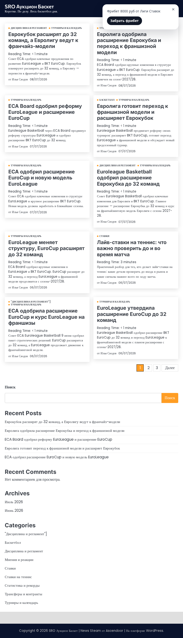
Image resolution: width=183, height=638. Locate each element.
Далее (170, 368)
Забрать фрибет (124, 20)
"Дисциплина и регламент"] (31, 302)
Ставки (104, 236)
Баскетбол (106, 100)
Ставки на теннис (18, 576)
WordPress (154, 630)
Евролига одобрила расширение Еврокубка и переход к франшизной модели (129, 43)
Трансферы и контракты (23, 593)
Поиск (10, 387)
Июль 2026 (14, 501)
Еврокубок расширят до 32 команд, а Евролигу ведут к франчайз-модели (43, 40)
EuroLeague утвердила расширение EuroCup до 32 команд (131, 314)
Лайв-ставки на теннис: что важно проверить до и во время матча (132, 248)
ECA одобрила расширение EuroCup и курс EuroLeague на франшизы (46, 317)
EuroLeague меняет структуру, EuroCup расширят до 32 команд (46, 248)
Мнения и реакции (19, 559)
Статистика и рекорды (22, 585)
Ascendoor (114, 630)
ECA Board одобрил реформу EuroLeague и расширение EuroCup (45, 112)
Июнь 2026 (14, 510)
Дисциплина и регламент (29, 28)
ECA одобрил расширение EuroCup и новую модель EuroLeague (41, 177)
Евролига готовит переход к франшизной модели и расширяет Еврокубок (132, 112)
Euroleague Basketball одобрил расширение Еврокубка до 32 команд (128, 177)
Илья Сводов (20, 79)
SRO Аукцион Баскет (29, 6)
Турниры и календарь (66, 28)
